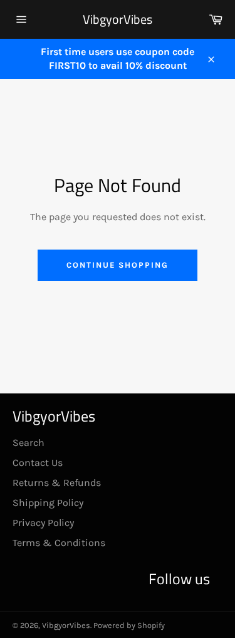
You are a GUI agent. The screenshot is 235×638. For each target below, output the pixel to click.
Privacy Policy (43, 523)
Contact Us (38, 462)
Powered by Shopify (129, 625)
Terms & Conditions (59, 543)
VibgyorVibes (117, 19)
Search (28, 442)
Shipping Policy (48, 503)
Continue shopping (117, 265)
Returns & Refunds (57, 483)
